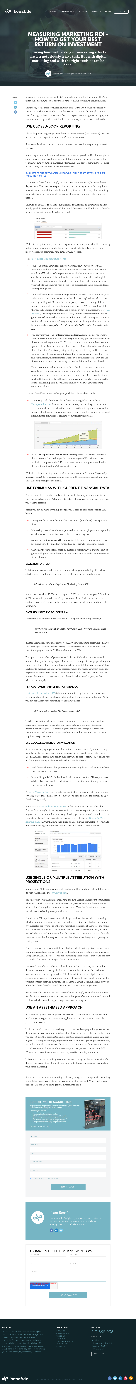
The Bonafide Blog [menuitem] (63, 1343)
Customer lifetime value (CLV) (41, 693)
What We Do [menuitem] (54, 12)
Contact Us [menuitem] (60, 1346)
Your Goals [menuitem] (83, 12)
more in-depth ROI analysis (52, 806)
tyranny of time (59, 892)
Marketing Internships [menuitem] (64, 1341)
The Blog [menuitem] (108, 12)
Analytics (87, 73)
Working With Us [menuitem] (69, 12)
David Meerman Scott (39, 792)
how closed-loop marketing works (49, 258)
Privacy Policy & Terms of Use (72, 1379)
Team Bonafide (60, 73)
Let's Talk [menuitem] (121, 12)
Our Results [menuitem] (96, 12)
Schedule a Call (99, 1354)
